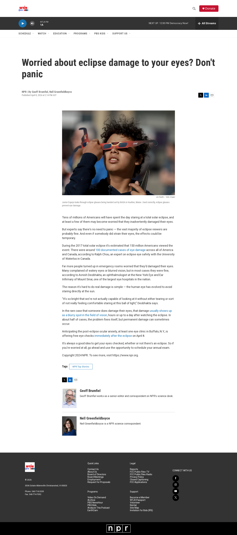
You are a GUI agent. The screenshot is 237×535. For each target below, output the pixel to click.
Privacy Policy (137, 477)
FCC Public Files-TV (139, 472)
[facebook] (176, 478)
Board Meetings (96, 477)
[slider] (37, 23)
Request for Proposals (99, 482)
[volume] (32, 23)
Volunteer (135, 502)
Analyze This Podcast (99, 508)
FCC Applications (138, 482)
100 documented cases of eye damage (120, 250)
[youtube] (176, 491)
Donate (210, 8)
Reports (134, 469)
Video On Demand (97, 497)
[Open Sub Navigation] (33, 33)
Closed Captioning (139, 479)
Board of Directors (97, 474)
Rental (133, 505)
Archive (91, 500)
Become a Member (139, 497)
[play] (22, 23)
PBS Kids (99, 33)
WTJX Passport (137, 500)
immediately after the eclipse (113, 335)
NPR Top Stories (81, 366)
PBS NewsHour (95, 502)
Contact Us (93, 469)
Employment (94, 479)
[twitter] (176, 498)
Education (60, 33)
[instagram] (176, 485)
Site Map (134, 508)
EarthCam (93, 510)
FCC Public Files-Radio (141, 474)
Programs (80, 33)
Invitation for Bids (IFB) (141, 510)
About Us (92, 472)
